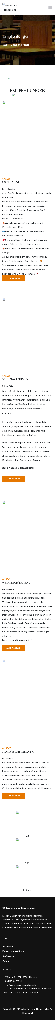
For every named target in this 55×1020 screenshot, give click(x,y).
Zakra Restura (28, 1009)
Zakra (46, 1009)
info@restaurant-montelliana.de (20, 984)
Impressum (7, 946)
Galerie (5, 961)
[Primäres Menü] (50, 7)
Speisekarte (8, 956)
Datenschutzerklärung (13, 951)
